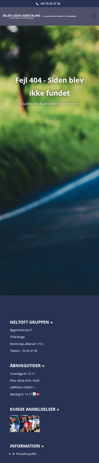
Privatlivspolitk (26, 454)
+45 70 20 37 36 (50, 4)
